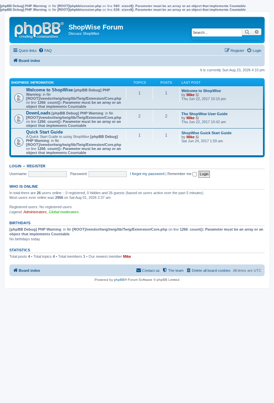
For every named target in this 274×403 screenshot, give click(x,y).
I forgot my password (147, 174)
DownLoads (38, 112)
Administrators (35, 212)
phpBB (119, 279)
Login (15, 166)
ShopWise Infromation (32, 82)
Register (36, 166)
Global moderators (64, 212)
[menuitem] (45, 51)
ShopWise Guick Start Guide (206, 133)
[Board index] (39, 28)
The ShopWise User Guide (204, 114)
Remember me (179, 174)
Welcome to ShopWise (49, 89)
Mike (190, 95)
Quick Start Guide (44, 132)
